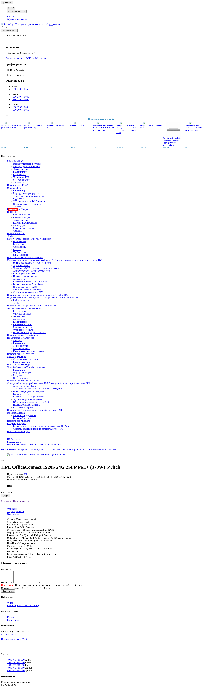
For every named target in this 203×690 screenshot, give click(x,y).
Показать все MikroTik (18, 185)
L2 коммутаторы (21, 214)
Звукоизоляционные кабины (27, 399)
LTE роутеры (19, 311)
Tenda (10, 236)
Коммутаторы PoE (22, 324)
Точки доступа (20, 169)
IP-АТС (17, 249)
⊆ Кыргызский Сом (16, 11)
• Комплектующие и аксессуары (103, 449)
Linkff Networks (21, 300)
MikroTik (11, 161)
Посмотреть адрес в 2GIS (18, 58)
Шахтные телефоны (23, 407)
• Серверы (22, 449)
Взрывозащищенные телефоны (29, 391)
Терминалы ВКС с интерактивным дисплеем (36, 268)
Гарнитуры (18, 244)
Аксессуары (19, 182)
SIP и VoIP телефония (18, 238)
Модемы (17, 375)
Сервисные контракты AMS (27, 289)
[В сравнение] (2, 460)
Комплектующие (21, 362)
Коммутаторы (20, 172)
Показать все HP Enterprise (20, 354)
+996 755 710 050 (20, 99)
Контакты (12, 617)
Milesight (11, 412)
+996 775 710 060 (20, 107)
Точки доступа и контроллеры (28, 196)
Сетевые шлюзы (21, 378)
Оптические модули (23, 329)
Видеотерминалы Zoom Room (28, 284)
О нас (10, 603)
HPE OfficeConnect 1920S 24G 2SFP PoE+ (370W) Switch (35, 444)
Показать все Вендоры (18, 431)
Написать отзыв (21, 501)
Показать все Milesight (18, 421)
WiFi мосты (19, 316)
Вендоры (11, 423)
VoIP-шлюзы (19, 252)
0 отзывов (6, 501)
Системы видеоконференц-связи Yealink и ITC (30, 260)
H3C (9, 212)
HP (25, 474)
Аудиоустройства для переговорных (31, 271)
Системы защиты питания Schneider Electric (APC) (38, 429)
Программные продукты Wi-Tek (29, 332)
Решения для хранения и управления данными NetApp (41, 426)
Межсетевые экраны (23, 228)
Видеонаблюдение (22, 418)
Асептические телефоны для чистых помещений (38, 388)
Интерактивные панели (25, 276)
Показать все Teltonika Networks (23, 380)
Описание (12, 509)
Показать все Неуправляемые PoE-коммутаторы (31, 305)
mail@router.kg (39, 58)
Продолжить (8, 591)
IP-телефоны (19, 241)
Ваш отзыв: (7, 582)
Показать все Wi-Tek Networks (22, 335)
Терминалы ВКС (21, 265)
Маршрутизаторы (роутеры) (27, 164)
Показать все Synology (18, 364)
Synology (11, 356)
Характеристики (15, 511)
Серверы (17, 230)
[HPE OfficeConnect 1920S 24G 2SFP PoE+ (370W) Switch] (37, 454)
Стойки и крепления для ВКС (28, 292)
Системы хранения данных (27, 204)
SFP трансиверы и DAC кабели (29, 201)
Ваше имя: (6, 569)
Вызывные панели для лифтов (28, 396)
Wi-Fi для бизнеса (22, 313)
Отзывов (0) (13, 514)
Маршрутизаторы (22, 372)
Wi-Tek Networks (15, 308)
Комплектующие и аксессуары (28, 351)
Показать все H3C (16, 233)
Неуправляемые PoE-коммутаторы (24, 297)
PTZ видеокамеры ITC (24, 273)
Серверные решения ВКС (26, 287)
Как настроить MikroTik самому (23, 605)
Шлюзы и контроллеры (25, 222)
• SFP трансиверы (76, 449)
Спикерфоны (19, 247)
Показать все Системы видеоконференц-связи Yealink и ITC (37, 295)
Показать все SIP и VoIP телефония (25, 257)
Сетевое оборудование (24, 415)
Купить (5, 496)
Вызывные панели (22, 394)
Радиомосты (19, 174)
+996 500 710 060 (20, 110)
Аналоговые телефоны (24, 386)
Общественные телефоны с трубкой (31, 402)
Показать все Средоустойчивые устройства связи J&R (34, 410)
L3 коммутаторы (21, 217)
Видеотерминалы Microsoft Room (30, 281)
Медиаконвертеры (22, 327)
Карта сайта (13, 620)
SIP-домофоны (20, 255)
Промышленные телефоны (26, 404)
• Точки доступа (56, 449)
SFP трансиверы (21, 180)
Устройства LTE (21, 177)
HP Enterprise (13, 338)
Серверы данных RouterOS (26, 166)
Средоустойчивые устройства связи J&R (27, 383)
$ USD (11, 8)
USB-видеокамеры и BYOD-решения (32, 263)
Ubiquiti (11, 188)
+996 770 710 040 (20, 96)
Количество (7, 492)
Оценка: (5, 588)
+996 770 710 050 (20, 89)
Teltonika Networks (16, 367)
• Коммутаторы (38, 449)
